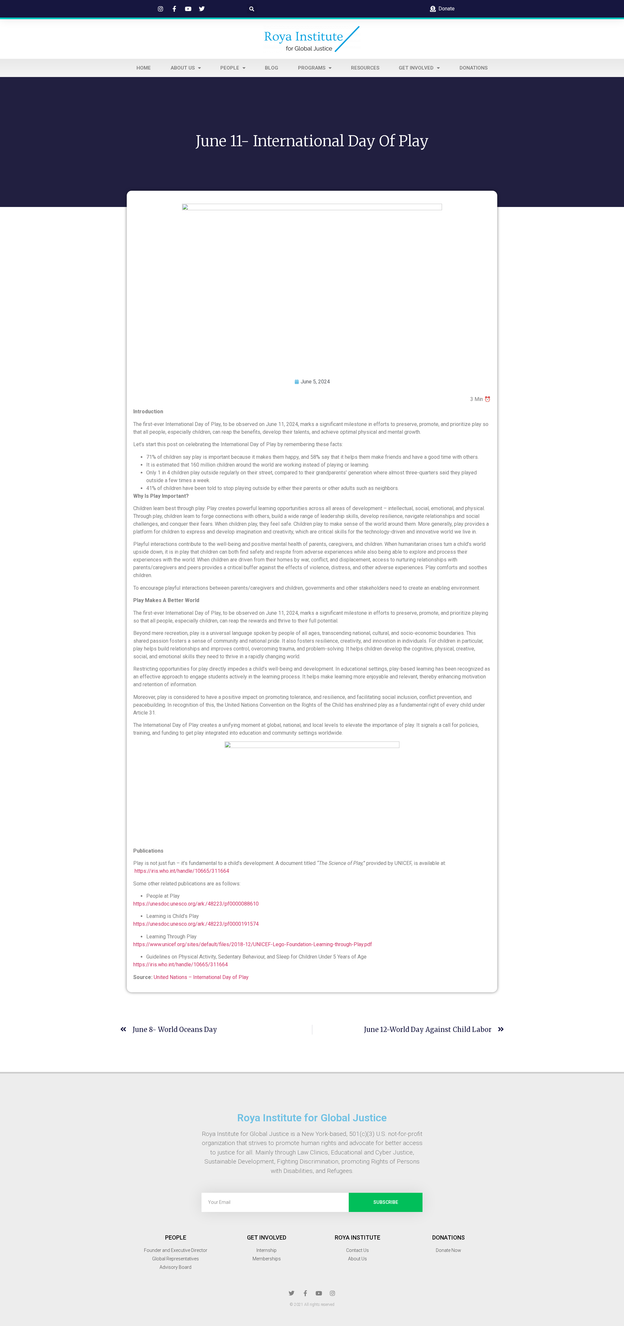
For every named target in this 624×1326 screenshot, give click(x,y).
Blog (271, 68)
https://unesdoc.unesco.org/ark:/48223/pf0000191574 (196, 924)
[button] (252, 9)
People (229, 68)
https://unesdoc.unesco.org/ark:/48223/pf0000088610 (196, 904)
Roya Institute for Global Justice (312, 1118)
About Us (183, 68)
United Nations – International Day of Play (201, 977)
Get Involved (416, 68)
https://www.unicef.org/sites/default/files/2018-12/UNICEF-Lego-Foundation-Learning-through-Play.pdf (252, 944)
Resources (365, 68)
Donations (474, 68)
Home (143, 68)
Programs (311, 68)
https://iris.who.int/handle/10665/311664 (182, 871)
